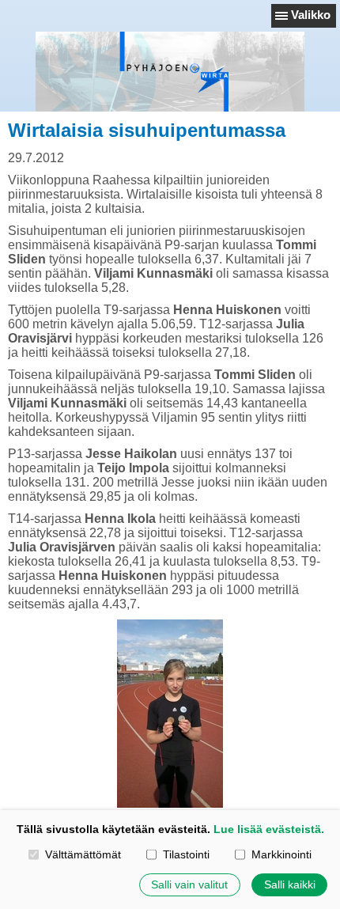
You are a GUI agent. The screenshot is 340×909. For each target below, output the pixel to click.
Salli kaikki (289, 884)
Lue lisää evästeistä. (268, 829)
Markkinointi (281, 854)
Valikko (311, 14)
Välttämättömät (82, 854)
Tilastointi (186, 854)
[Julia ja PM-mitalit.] (170, 713)
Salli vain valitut (189, 884)
